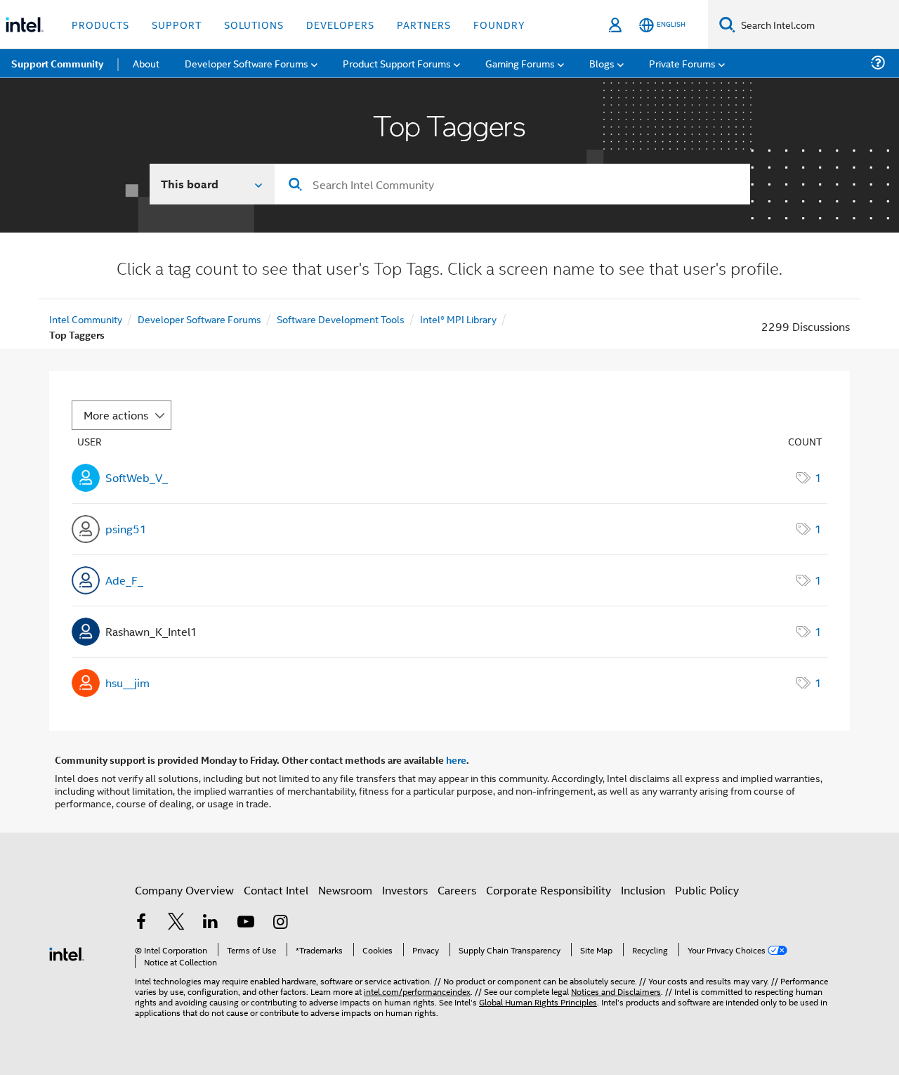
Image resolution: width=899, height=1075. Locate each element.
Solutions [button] (254, 24)
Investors (405, 890)
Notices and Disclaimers (616, 991)
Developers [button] (340, 24)
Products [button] (100, 24)
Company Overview (184, 890)
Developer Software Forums (199, 318)
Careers (457, 890)
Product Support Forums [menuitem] (397, 63)
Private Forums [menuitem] (682, 63)
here (456, 759)
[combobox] (512, 184)
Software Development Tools (341, 318)
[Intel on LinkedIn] (211, 923)
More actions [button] (116, 415)
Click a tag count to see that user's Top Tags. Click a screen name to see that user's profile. (449, 270)
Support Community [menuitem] (57, 63)
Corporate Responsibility (548, 890)
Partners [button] (424, 24)
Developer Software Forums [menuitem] (246, 63)
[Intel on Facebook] (141, 923)
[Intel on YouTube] (246, 923)
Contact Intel (276, 890)
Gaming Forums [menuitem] (520, 63)
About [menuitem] (146, 63)
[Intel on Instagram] (280, 923)
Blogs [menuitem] (602, 63)
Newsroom (345, 890)
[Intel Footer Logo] (66, 952)
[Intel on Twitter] (176, 923)
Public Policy (707, 890)
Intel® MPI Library (458, 318)
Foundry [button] (499, 24)
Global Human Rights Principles (538, 1001)
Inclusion (643, 890)
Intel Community (85, 318)
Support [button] (177, 24)
